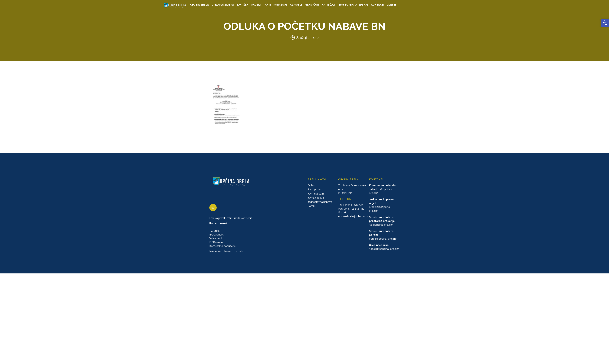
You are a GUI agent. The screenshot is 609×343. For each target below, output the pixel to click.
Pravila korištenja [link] (242, 218)
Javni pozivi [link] (314, 189)
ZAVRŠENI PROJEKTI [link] (249, 4)
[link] (605, 23)
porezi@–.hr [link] (382, 238)
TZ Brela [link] (214, 230)
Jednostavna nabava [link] (320, 201)
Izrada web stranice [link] (220, 251)
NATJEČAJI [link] (328, 4)
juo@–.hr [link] (381, 224)
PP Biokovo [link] (216, 242)
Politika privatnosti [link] (220, 218)
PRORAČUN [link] (311, 4)
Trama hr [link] (238, 251)
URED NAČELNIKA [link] (223, 4)
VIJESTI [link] (391, 4)
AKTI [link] (268, 4)
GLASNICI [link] (296, 4)
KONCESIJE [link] (280, 4)
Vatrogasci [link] (215, 238)
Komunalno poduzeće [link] (222, 246)
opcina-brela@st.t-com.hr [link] (353, 216)
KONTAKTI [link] (377, 4)
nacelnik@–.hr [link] (384, 248)
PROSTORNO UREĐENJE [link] (353, 4)
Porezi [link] (311, 206)
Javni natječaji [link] (316, 193)
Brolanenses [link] (216, 234)
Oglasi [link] (311, 185)
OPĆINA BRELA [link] (199, 4)
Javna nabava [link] (316, 197)
